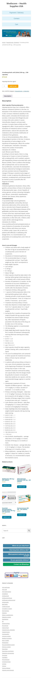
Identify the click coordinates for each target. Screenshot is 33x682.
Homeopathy (5, 634)
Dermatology (5, 611)
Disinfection (5, 619)
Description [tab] (7, 96)
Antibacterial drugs (7, 598)
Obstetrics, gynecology (8, 653)
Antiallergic (5, 594)
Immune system (6, 636)
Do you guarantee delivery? (20, 560)
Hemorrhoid (5, 628)
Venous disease (6, 668)
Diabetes (4, 613)
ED (3, 621)
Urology (4, 664)
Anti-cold (4, 589)
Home (3, 42)
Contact (16, 18)
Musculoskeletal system (8, 645)
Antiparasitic (5, 602)
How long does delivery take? (19, 550)
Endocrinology (6, 623)
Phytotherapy (5, 659)
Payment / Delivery (16, 13)
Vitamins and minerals (8, 670)
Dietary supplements (7, 615)
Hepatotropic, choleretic (12, 42)
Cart (16, 24)
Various (4, 666)
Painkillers (4, 657)
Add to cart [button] (7, 485)
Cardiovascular (6, 606)
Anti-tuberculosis (6, 591)
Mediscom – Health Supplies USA (16, 5)
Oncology (4, 655)
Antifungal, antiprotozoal (8, 600)
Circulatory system (7, 608)
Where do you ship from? (20, 545)
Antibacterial (5, 596)
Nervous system (6, 647)
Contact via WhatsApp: (21, 564)
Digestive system (6, 617)
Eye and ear (5, 625)
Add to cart (13, 86)
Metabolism (5, 642)
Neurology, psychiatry (8, 651)
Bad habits (5, 604)
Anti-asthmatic (6, 587)
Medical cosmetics (7, 638)
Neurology (5, 649)
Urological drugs (6, 662)
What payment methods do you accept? (18, 555)
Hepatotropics (6, 632)
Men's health (5, 640)
